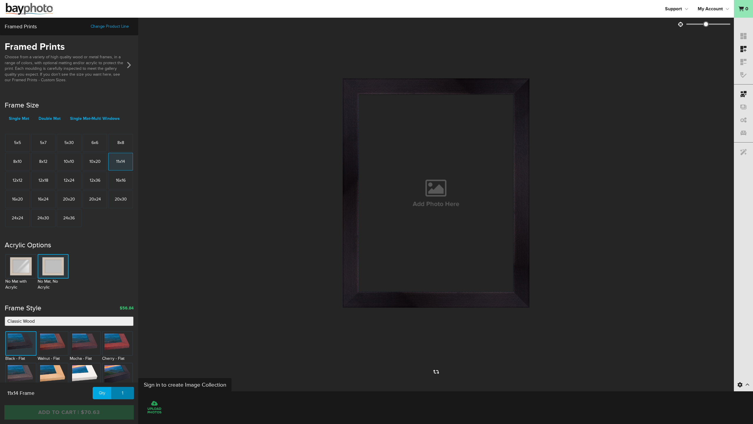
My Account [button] (710, 9)
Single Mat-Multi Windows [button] (95, 118)
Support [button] (673, 9)
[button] (743, 9)
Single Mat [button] (19, 118)
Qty (102, 392)
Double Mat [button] (50, 118)
